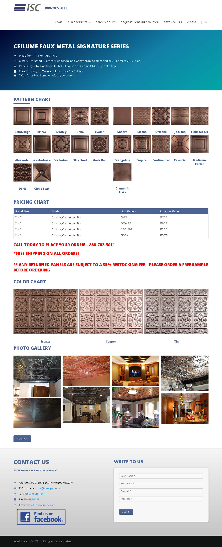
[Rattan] (142, 116)
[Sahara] (122, 116)
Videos (191, 22)
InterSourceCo (21, 541)
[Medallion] (100, 144)
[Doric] (22, 172)
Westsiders (65, 541)
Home (59, 22)
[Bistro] (42, 116)
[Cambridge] (22, 116)
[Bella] (80, 116)
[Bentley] (61, 116)
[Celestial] (180, 144)
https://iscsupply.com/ (47, 488)
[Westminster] (42, 144)
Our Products (77, 22)
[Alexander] (22, 144)
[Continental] (161, 144)
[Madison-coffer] (199, 144)
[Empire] (142, 144)
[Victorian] (61, 144)
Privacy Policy (106, 22)
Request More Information (140, 22)
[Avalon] (100, 116)
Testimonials (173, 22)
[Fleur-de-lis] (199, 116)
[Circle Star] (42, 172)
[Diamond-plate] (122, 172)
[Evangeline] (122, 144)
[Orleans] (161, 116)
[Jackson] (180, 116)
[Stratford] (80, 144)
